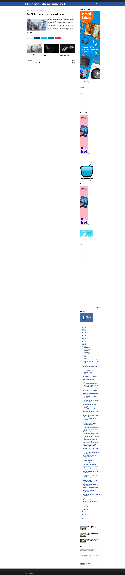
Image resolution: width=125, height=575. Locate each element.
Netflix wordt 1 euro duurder (89, 446)
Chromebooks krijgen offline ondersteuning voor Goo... (89, 424)
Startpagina (82, 518)
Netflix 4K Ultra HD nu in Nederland (91, 448)
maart (84, 506)
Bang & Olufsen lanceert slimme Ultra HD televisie (90, 456)
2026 (83, 327)
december (85, 347)
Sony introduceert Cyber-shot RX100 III (91, 413)
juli (84, 355)
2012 (83, 513)
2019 (83, 338)
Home (28, 10)
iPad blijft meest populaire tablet (90, 433)
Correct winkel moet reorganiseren (91, 483)
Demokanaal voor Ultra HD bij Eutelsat (89, 368)
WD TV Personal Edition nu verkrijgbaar (89, 364)
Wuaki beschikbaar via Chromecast (91, 378)
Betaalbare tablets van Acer (89, 488)
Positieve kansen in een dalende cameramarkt (90, 394)
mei (84, 358)
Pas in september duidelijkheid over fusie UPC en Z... (91, 453)
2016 (83, 343)
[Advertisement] (90, 282)
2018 (83, 340)
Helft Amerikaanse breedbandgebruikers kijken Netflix (90, 475)
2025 (83, 329)
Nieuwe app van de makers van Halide (51, 54)
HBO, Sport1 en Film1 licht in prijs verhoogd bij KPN (90, 481)
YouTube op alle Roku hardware (90, 502)
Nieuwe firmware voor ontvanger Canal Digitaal (90, 416)
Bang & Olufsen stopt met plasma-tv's (91, 458)
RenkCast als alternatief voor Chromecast (90, 374)
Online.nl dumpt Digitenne (89, 441)
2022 (83, 333)
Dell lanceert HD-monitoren (89, 370)
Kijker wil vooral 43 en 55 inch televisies (89, 397)
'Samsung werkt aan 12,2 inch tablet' (90, 430)
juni (84, 356)
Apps (31, 10)
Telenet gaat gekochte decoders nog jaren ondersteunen (90, 462)
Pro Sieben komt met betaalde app (91, 436)
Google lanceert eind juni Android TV (91, 359)
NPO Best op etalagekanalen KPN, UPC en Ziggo (91, 485)
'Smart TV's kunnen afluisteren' (90, 427)
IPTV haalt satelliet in (88, 460)
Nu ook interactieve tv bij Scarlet (90, 501)
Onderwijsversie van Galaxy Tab (90, 411)
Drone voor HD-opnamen (88, 379)
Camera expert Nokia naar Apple (90, 435)
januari (84, 509)
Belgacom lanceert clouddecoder (90, 487)
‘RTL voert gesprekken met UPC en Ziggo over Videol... (91, 386)
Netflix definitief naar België (89, 392)
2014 (83, 346)
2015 (83, 344)
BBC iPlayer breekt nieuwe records (91, 499)
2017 (83, 341)
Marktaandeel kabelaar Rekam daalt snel (90, 421)
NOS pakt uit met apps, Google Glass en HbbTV (90, 388)
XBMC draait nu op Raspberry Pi (90, 464)
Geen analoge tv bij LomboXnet (90, 390)
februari (85, 508)
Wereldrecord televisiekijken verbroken (89, 419)
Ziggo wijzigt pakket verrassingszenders (88, 478)
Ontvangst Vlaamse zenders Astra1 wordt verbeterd (91, 409)
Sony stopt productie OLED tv (89, 438)
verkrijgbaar (55, 21)
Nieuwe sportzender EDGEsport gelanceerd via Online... (90, 445)
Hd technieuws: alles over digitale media (46, 4)
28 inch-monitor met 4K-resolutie (90, 493)
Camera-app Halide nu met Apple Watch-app (66, 54)
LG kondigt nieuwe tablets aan (90, 439)
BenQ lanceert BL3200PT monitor (90, 426)
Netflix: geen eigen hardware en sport (90, 362)
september (85, 352)
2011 (83, 514)
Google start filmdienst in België (90, 383)
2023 (83, 332)
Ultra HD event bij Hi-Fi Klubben (90, 431)
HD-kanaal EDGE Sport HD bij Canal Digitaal (91, 467)
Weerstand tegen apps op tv (33, 54)
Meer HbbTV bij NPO (87, 372)
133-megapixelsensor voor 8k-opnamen (90, 406)
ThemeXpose (31, 573)
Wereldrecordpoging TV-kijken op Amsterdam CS (91, 450)
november (85, 349)
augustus (85, 353)
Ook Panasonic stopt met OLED (90, 376)
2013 (83, 511)
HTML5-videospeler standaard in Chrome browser (90, 401)
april (84, 504)
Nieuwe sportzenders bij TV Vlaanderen (89, 491)
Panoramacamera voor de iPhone (90, 403)
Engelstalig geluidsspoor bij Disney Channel (91, 469)
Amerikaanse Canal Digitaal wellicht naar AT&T (91, 495)
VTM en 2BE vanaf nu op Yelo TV (90, 442)
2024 (83, 330)
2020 (83, 337)
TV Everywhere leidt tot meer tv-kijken (90, 381)
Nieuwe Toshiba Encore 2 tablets (90, 366)
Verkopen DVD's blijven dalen (89, 404)
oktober (85, 350)
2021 (83, 335)
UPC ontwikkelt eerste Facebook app (90, 497)
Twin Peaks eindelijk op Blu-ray (90, 398)
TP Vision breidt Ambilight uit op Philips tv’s (90, 472)
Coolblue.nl (82, 87)
